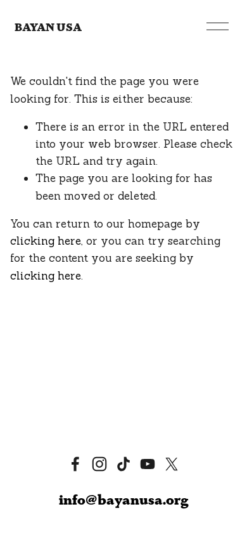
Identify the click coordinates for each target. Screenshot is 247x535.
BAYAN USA (48, 26)
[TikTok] (123, 464)
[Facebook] (75, 464)
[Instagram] (99, 464)
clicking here (45, 241)
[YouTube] (147, 464)
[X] (171, 464)
